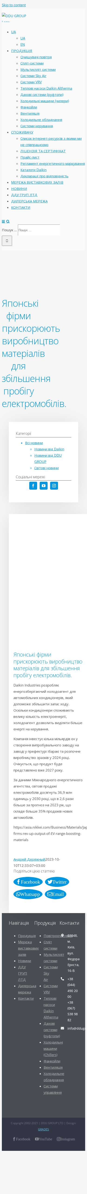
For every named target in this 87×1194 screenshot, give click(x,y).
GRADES (43, 1129)
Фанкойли (52, 1061)
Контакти (26, 998)
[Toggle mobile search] (8, 221)
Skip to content (14, 5)
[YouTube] (44, 486)
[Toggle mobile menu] (3, 221)
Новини (24, 960)
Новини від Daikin (49, 449)
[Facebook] (33, 486)
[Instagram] (54, 486)
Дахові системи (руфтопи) (52, 1029)
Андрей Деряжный (29, 859)
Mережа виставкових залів (28, 948)
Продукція (27, 935)
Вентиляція (53, 1067)
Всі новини (34, 442)
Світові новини (46, 467)
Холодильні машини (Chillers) (53, 1048)
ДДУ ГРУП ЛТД (22, 973)
